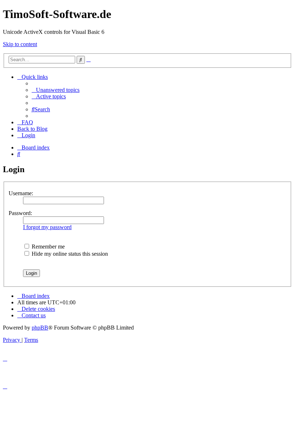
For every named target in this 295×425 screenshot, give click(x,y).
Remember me (47, 246)
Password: (20, 213)
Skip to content (20, 44)
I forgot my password (47, 227)
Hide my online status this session (69, 254)
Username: (21, 193)
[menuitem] (56, 90)
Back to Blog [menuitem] (32, 129)
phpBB (40, 328)
